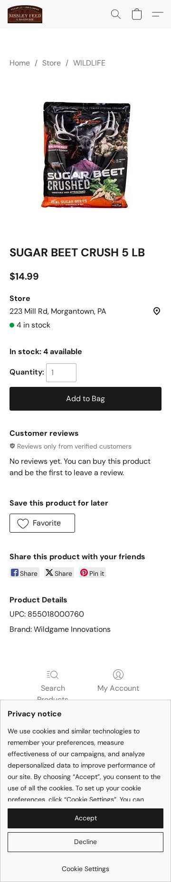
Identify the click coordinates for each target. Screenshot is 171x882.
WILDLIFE (89, 63)
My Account (118, 688)
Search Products (52, 693)
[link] (85, 865)
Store (51, 63)
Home (20, 63)
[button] (26, 14)
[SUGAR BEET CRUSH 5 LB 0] (85, 155)
